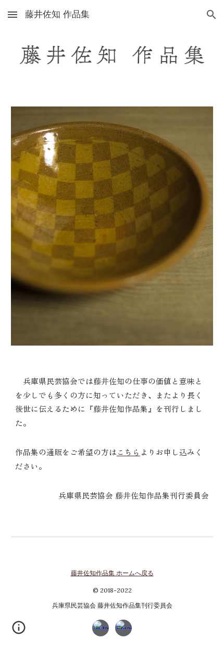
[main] (112, 439)
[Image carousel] (112, 226)
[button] (12, 14)
